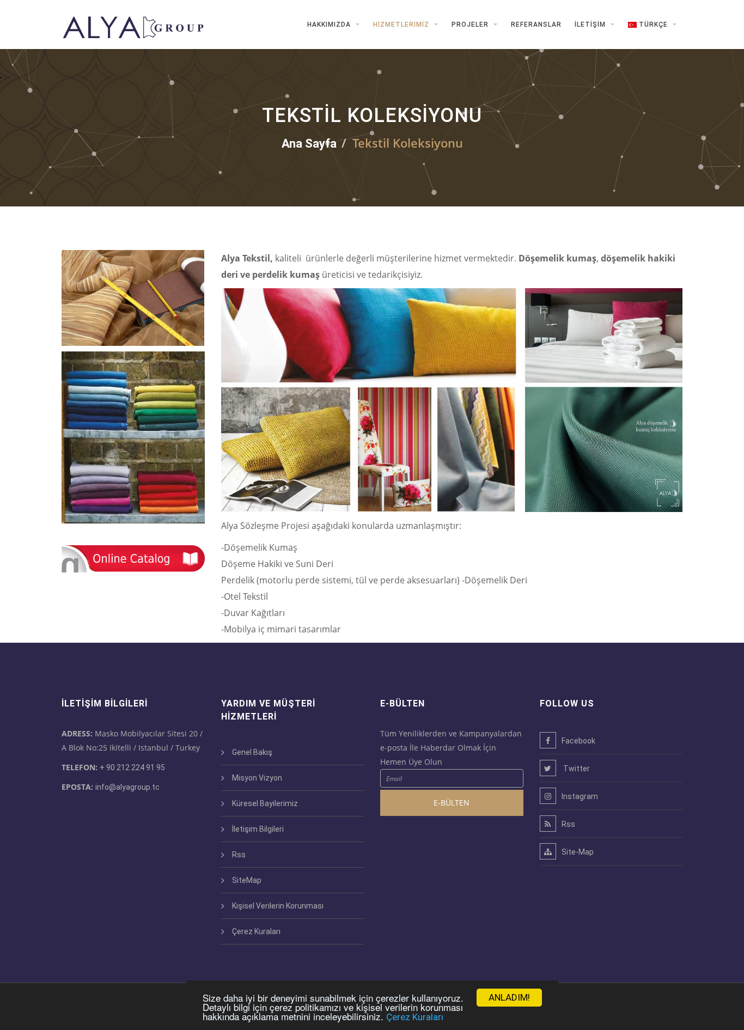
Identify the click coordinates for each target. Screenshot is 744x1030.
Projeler (471, 24)
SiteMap (246, 880)
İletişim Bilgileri (258, 829)
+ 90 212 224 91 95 (132, 767)
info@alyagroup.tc (127, 787)
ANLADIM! (509, 997)
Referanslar (536, 24)
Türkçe (653, 24)
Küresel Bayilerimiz (265, 803)
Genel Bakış (252, 752)
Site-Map (578, 852)
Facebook (578, 740)
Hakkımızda (330, 24)
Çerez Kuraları (414, 1016)
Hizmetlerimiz (402, 24)
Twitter (576, 768)
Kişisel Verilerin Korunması (278, 905)
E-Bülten (451, 802)
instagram (580, 796)
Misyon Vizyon (257, 777)
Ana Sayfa (309, 143)
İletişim (591, 24)
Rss (239, 854)
